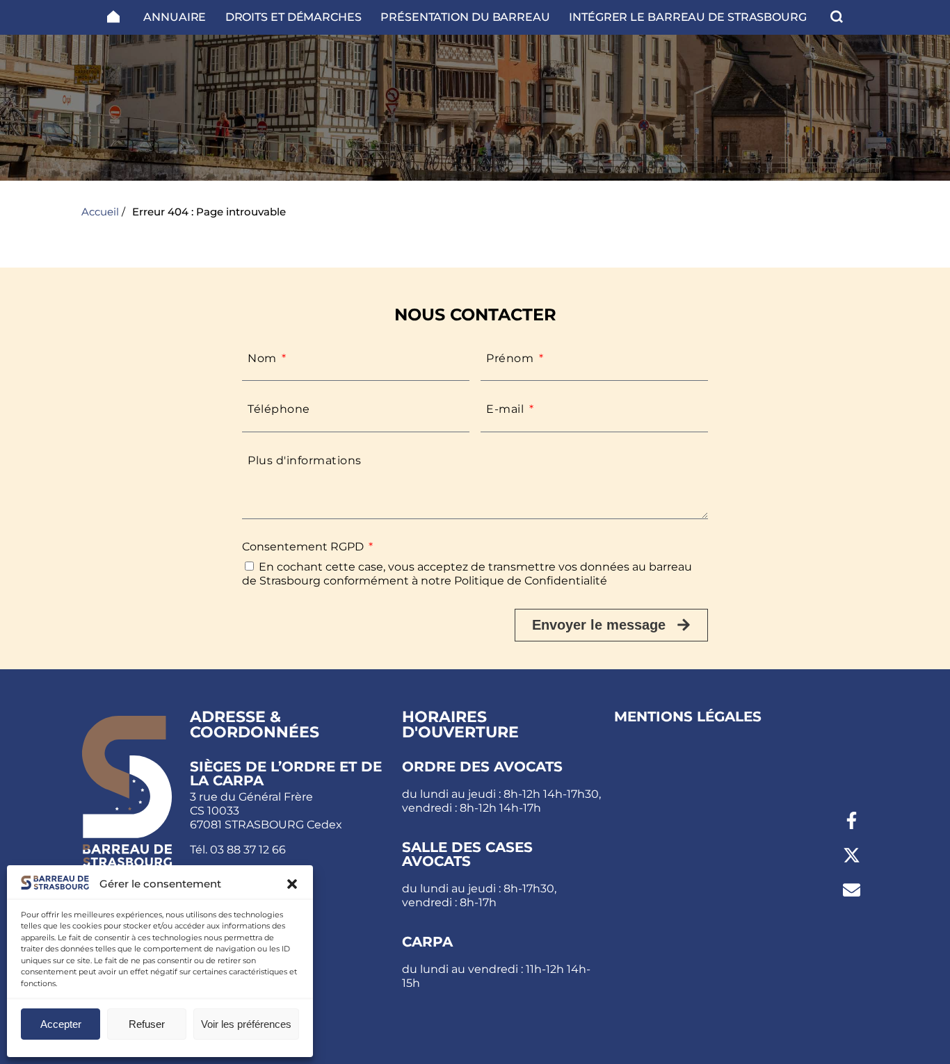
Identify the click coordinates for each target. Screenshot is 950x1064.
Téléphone (279, 409)
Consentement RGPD (304, 546)
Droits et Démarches (293, 17)
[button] (292, 884)
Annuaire (174, 17)
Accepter (60, 1024)
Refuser (147, 1024)
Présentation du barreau (465, 17)
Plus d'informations (305, 460)
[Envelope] (851, 890)
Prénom (511, 358)
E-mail (506, 409)
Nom (264, 358)
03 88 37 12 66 (248, 849)
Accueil (100, 211)
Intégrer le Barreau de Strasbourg (688, 17)
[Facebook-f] (851, 820)
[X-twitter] (851, 855)
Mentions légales (688, 716)
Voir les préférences (246, 1024)
